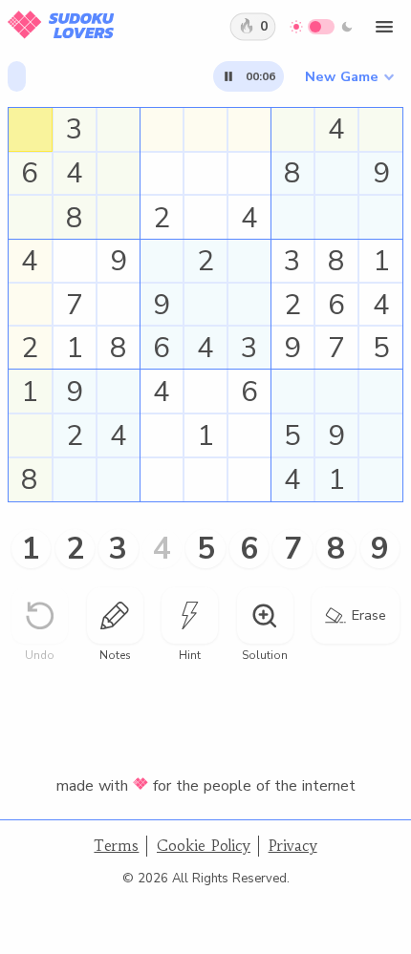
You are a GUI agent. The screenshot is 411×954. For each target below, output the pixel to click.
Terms (116, 846)
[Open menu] (384, 27)
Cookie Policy (203, 846)
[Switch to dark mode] (321, 26)
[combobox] (348, 76)
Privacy (293, 846)
